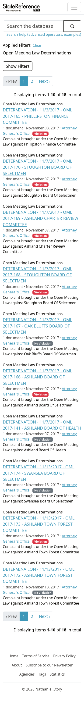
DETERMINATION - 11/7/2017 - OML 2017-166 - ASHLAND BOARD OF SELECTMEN (37, 377)
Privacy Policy (64, 656)
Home (13, 656)
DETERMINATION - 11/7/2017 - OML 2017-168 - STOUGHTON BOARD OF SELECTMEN (37, 275)
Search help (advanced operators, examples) (44, 34)
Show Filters (17, 66)
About (17, 665)
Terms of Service (35, 656)
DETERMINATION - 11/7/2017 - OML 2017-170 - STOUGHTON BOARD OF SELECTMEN (37, 167)
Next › (44, 81)
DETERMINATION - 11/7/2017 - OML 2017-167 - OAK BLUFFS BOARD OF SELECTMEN (37, 326)
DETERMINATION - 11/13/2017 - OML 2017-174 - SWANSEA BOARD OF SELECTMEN (38, 473)
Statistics (57, 674)
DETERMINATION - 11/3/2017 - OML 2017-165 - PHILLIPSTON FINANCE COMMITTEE (37, 116)
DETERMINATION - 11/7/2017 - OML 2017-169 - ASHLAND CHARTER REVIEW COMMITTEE (40, 218)
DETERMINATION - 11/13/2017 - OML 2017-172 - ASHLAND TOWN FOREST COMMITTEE (38, 575)
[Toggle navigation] (74, 7)
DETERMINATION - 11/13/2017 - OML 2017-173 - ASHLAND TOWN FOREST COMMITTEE (38, 524)
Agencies (27, 674)
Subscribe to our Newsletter (49, 665)
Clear (37, 45)
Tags (42, 674)
